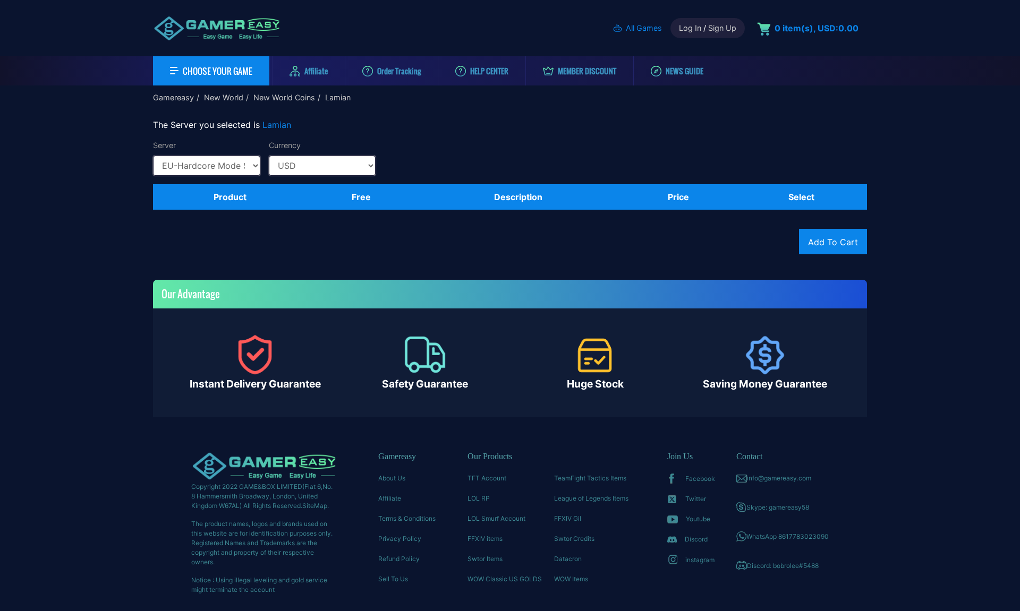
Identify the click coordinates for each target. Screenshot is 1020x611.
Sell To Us (393, 579)
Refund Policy (399, 559)
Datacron (568, 559)
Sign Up (722, 27)
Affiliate (389, 498)
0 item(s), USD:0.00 (816, 28)
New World (223, 97)
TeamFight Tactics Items (590, 478)
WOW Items (571, 579)
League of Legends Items (591, 498)
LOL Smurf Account (496, 518)
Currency (285, 145)
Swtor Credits (574, 539)
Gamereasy (173, 97)
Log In (690, 27)
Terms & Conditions (407, 518)
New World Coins (284, 97)
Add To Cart (833, 242)
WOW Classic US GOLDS (505, 579)
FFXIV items (485, 539)
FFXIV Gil (567, 518)
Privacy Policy (399, 539)
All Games (644, 27)
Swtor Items (485, 559)
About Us (391, 478)
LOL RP (479, 498)
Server (164, 145)
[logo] (216, 28)
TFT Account (487, 478)
